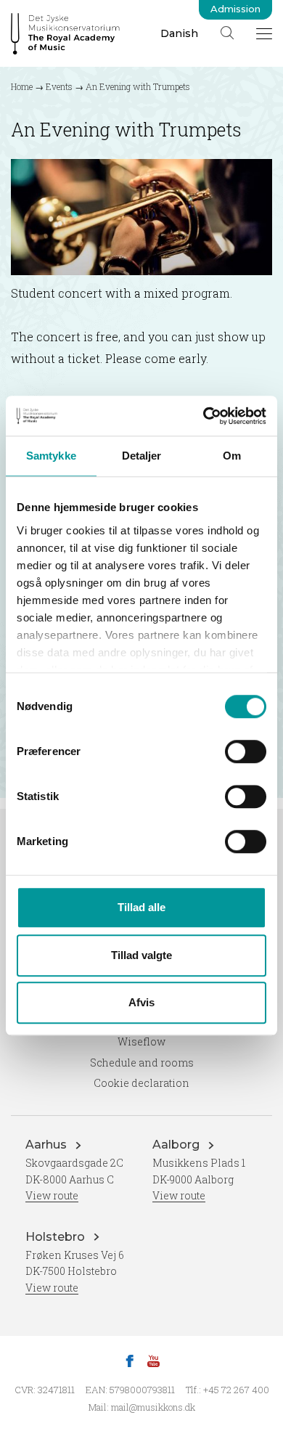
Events (59, 86)
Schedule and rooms (142, 1062)
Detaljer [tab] (142, 455)
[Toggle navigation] (264, 33)
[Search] (227, 32)
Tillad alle (141, 907)
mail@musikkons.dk (153, 1407)
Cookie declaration (141, 1083)
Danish (179, 33)
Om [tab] (232, 455)
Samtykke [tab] (51, 455)
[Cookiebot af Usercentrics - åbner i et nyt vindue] (203, 416)
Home (22, 86)
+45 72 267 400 (236, 1389)
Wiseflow (141, 1041)
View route (51, 1195)
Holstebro (56, 1237)
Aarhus (47, 1144)
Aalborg (177, 1144)
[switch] (245, 751)
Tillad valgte (141, 955)
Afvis (141, 1002)
